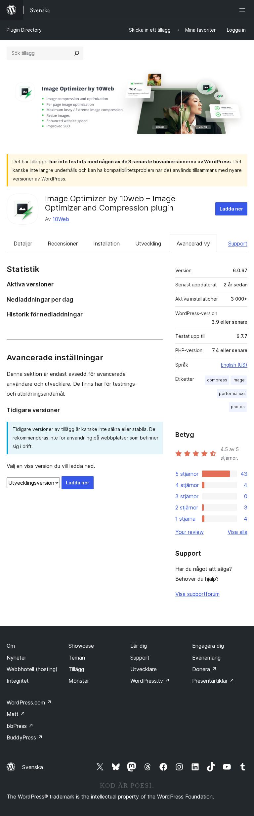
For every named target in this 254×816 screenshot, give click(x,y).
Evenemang (206, 657)
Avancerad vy (193, 243)
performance (232, 393)
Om (11, 645)
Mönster (78, 680)
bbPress (20, 726)
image (239, 379)
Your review (189, 532)
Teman (76, 657)
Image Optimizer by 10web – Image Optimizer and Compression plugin (110, 203)
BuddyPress (25, 737)
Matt (16, 714)
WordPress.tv (150, 680)
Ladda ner (231, 209)
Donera (204, 669)
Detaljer (23, 243)
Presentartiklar (213, 680)
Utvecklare (143, 669)
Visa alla (237, 532)
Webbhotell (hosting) (32, 669)
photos (238, 406)
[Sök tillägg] (76, 53)
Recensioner (63, 243)
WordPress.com (29, 702)
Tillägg (76, 669)
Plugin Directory (24, 30)
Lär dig (138, 645)
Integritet (18, 680)
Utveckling (148, 243)
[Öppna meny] (243, 10)
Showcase (81, 645)
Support (237, 243)
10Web (61, 219)
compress (217, 379)
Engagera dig (208, 645)
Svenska (32, 767)
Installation (106, 243)
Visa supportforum (197, 594)
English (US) (234, 365)
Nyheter (16, 657)
